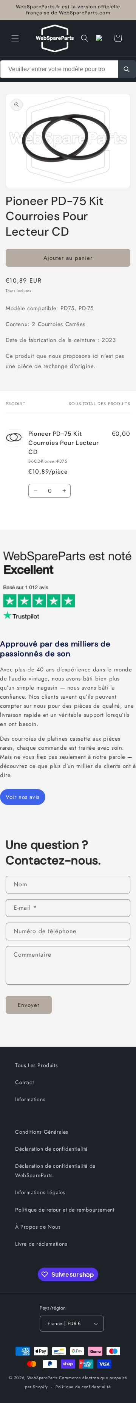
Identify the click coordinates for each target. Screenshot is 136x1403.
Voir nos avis (23, 797)
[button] (15, 38)
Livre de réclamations (41, 1244)
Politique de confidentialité (83, 1387)
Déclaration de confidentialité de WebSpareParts (55, 1170)
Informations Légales (40, 1192)
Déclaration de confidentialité (51, 1149)
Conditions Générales (41, 1132)
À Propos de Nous (38, 1227)
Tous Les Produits (36, 1065)
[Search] (127, 69)
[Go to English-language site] (101, 38)
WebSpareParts (42, 1378)
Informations (30, 1099)
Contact (24, 1082)
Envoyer (29, 1005)
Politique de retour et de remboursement (64, 1209)
